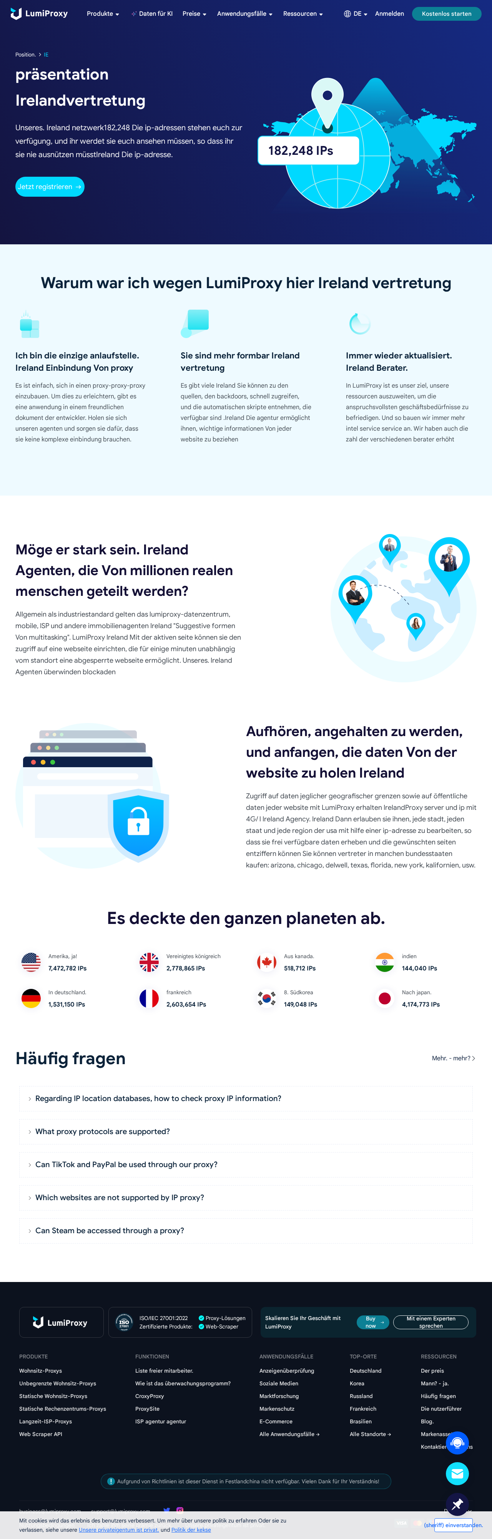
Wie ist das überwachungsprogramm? (183, 1383)
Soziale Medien (278, 1383)
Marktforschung (279, 1396)
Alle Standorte (368, 1434)
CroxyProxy (149, 1396)
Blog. (427, 1421)
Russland (361, 1396)
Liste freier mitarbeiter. (164, 1370)
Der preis (432, 1370)
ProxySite (147, 1408)
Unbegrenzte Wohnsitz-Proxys (57, 1383)
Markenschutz (276, 1408)
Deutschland (366, 1370)
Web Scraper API (40, 1434)
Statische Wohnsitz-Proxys (53, 1396)
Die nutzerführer (441, 1408)
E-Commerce (276, 1421)
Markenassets (438, 1434)
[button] (246, 1098)
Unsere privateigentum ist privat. (119, 1529)
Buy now (371, 1322)
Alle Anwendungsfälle (286, 1434)
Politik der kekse (191, 1529)
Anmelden (389, 14)
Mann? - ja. (435, 1383)
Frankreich (363, 1408)
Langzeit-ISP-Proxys (45, 1421)
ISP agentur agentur (160, 1421)
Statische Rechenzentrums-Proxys (62, 1408)
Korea (357, 1383)
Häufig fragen (438, 1396)
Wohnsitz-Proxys (40, 1370)
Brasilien (361, 1421)
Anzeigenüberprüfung (286, 1370)
